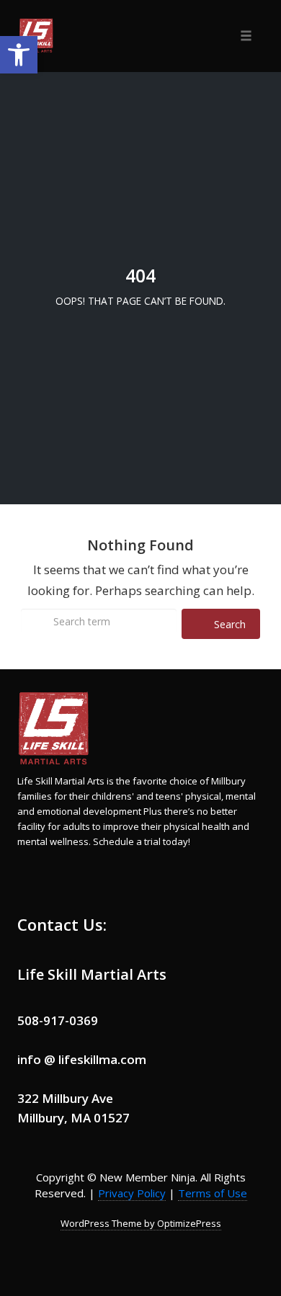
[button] (18, 54)
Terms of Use (212, 1193)
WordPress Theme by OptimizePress (141, 1223)
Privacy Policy (132, 1193)
